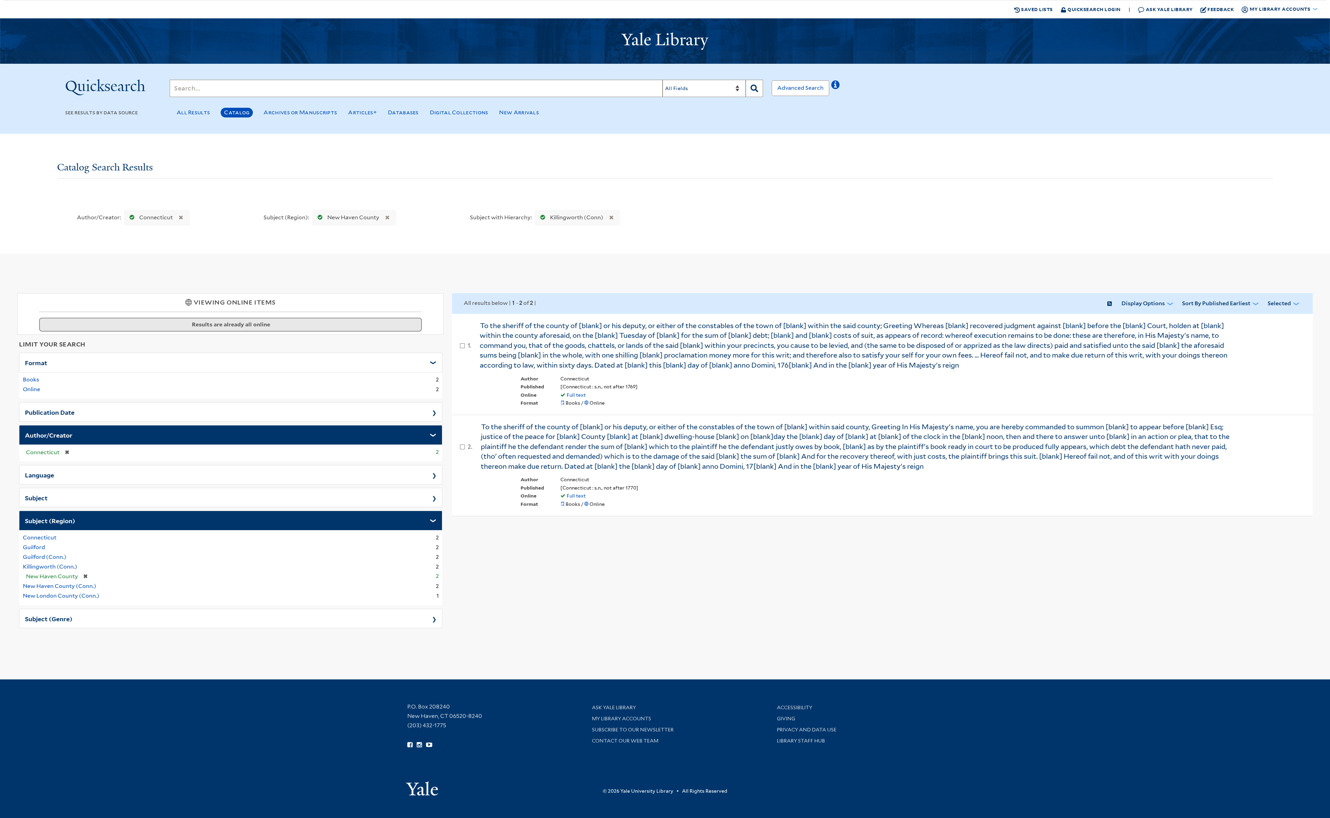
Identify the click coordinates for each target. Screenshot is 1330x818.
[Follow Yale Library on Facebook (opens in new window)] (410, 745)
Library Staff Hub (801, 741)
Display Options (1143, 303)
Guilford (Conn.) (44, 557)
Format (36, 362)
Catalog (236, 112)
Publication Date (49, 412)
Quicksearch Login (1093, 9)
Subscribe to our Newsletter (633, 729)
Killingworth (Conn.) (50, 566)
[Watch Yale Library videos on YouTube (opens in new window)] (429, 745)
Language (39, 474)
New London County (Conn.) (61, 595)
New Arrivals (519, 112)
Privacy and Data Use (806, 729)
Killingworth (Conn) (576, 217)
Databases (403, 112)
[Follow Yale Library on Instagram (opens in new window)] (419, 745)
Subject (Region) (50, 520)
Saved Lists (1036, 9)
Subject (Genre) (48, 618)
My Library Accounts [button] (1280, 9)
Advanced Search (800, 88)
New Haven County (353, 217)
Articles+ (362, 112)
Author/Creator (48, 435)
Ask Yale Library (1168, 9)
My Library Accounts (621, 718)
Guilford (34, 547)
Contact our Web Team (625, 741)
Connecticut (156, 217)
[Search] (754, 88)
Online (31, 389)
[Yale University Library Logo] (665, 41)
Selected (1279, 303)
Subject (36, 497)
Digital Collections (459, 112)
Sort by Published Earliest (1216, 303)
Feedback (1220, 9)
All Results (193, 112)
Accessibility (794, 707)
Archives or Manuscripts (300, 112)
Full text (576, 395)
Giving (786, 718)
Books (31, 379)
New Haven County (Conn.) (59, 586)
